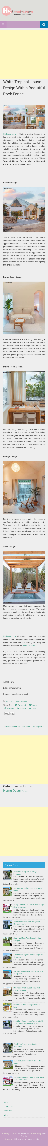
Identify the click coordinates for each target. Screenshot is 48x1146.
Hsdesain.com (9, 134)
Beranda (26, 726)
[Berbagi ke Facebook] (13, 713)
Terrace (24, 791)
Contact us (8, 1111)
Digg (33, 708)
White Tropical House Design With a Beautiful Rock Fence (24, 87)
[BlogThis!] (8, 713)
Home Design (10, 701)
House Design (21, 701)
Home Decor (12, 791)
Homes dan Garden (34, 1139)
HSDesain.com (23, 1133)
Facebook (21, 705)
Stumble (22, 708)
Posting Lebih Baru (12, 726)
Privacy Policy (9, 1106)
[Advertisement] (24, 54)
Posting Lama (38, 726)
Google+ (10, 708)
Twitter (34, 705)
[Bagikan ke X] (10, 713)
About (6, 1115)
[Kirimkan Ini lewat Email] (5, 713)
